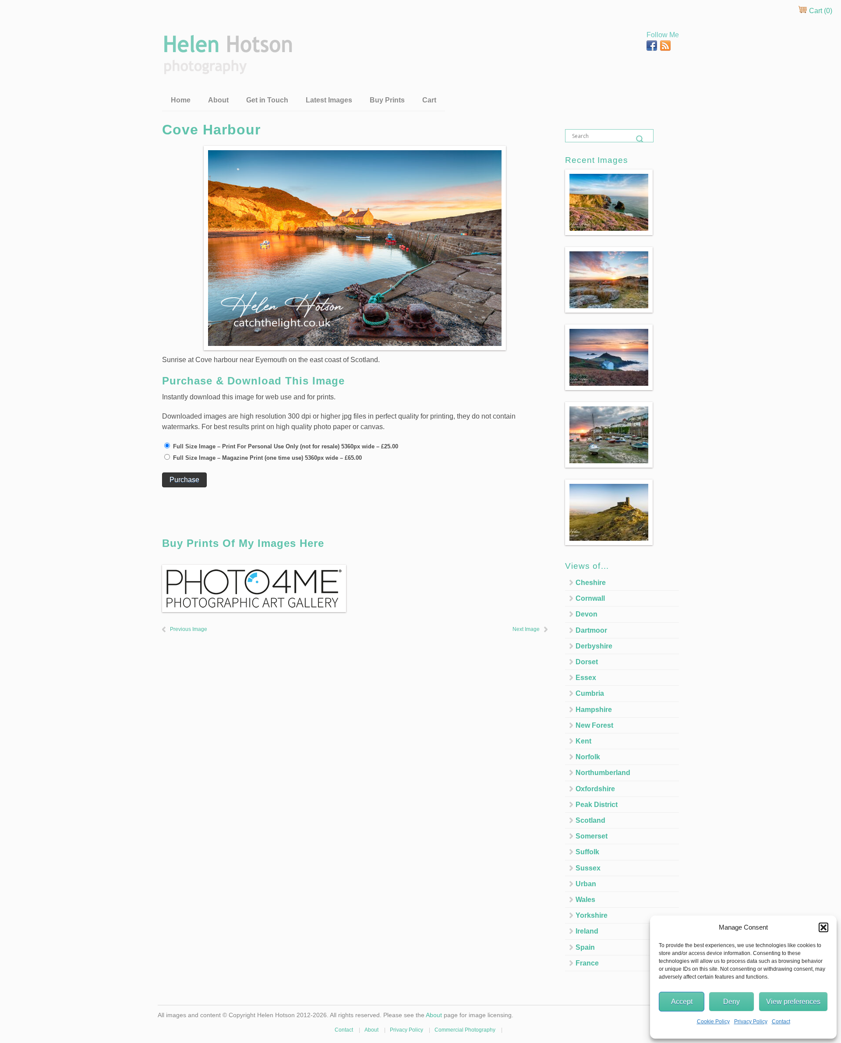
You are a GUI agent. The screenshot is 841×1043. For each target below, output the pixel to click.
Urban (586, 884)
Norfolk (588, 757)
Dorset (587, 662)
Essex (586, 677)
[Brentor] (609, 513)
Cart (429, 100)
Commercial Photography (465, 1030)
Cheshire (591, 582)
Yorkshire (592, 915)
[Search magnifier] (640, 139)
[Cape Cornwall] (609, 358)
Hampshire (594, 709)
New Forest (594, 725)
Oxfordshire (595, 789)
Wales (585, 899)
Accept (682, 1001)
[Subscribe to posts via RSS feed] (665, 48)
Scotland (590, 820)
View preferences (793, 1001)
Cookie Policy (713, 1021)
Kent (583, 741)
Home (181, 100)
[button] (823, 927)
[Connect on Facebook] (653, 48)
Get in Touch (267, 100)
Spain (585, 947)
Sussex (588, 868)
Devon (586, 614)
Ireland (587, 931)
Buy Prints (387, 100)
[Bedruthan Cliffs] (609, 203)
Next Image (526, 629)
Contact (781, 1021)
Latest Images (329, 100)
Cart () (819, 10)
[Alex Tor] (609, 281)
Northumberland (603, 772)
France (587, 963)
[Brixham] (609, 436)
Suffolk (587, 852)
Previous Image (188, 629)
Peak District (597, 804)
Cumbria (590, 693)
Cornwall (590, 598)
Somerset (592, 836)
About (218, 100)
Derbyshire (594, 646)
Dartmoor (591, 630)
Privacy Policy (750, 1021)
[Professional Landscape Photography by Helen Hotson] (227, 68)
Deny (731, 1001)
